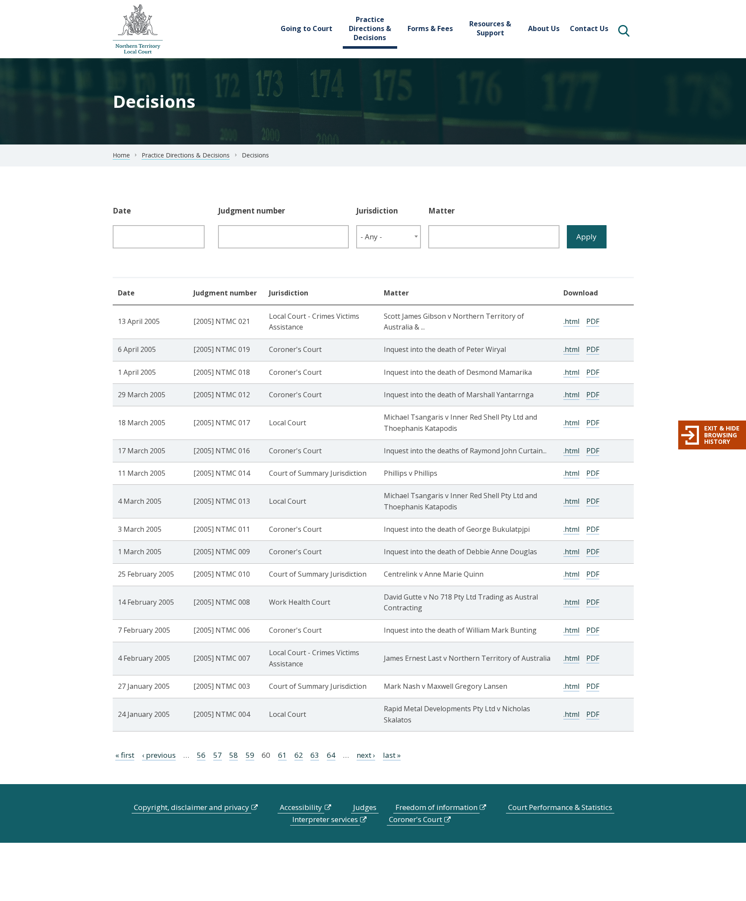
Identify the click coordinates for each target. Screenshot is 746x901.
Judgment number (251, 211)
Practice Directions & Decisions (370, 28)
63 (314, 755)
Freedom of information (436, 807)
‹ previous (159, 755)
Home (121, 155)
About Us (544, 28)
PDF (592, 321)
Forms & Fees (430, 28)
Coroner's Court (415, 819)
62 (298, 755)
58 (233, 755)
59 (250, 755)
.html (571, 321)
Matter (441, 211)
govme (138, 29)
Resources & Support (490, 28)
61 (282, 755)
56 (201, 755)
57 (217, 755)
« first (124, 755)
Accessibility (301, 807)
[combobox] (388, 236)
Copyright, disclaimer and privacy (191, 807)
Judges (364, 807)
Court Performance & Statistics (560, 807)
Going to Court (306, 28)
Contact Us (589, 28)
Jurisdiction (377, 211)
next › (366, 755)
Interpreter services (325, 819)
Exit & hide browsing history (722, 435)
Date (122, 211)
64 (331, 755)
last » (392, 755)
